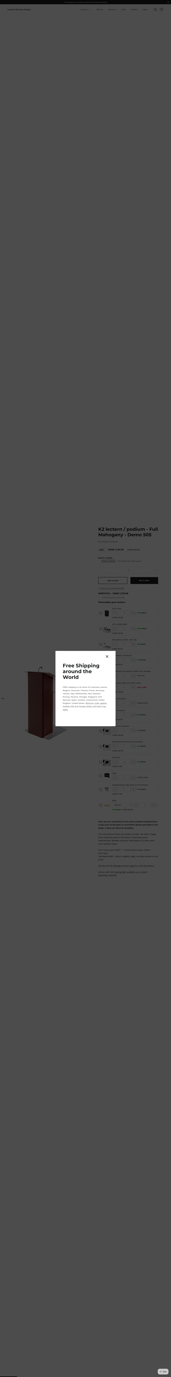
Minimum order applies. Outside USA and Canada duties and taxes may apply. (85, 706)
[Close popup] (107, 656)
